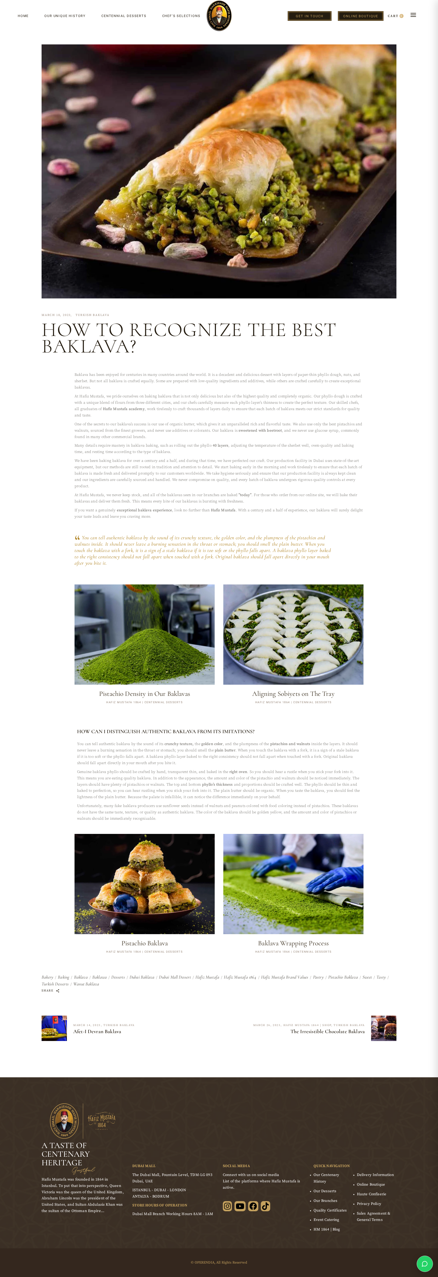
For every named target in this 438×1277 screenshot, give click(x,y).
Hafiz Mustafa (207, 977)
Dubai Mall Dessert (175, 977)
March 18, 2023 (56, 315)
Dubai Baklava (142, 977)
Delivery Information (375, 1174)
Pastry (318, 977)
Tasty (381, 977)
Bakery (47, 977)
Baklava (81, 977)
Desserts (118, 977)
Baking (63, 977)
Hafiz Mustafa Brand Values (284, 977)
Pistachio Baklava (343, 977)
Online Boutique (371, 1184)
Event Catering (326, 1219)
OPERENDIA (204, 1262)
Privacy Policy (369, 1203)
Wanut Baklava (86, 984)
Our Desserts (325, 1191)
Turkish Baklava (93, 315)
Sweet (367, 977)
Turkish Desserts (55, 984)
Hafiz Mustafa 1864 (240, 977)
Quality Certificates (330, 1210)
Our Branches (326, 1200)
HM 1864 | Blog (327, 1229)
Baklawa (99, 977)
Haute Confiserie (371, 1194)
